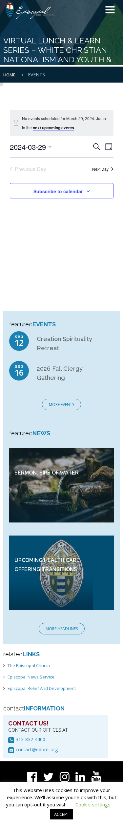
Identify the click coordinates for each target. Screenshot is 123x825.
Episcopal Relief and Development (42, 688)
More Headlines (62, 628)
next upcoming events (53, 128)
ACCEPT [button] (61, 814)
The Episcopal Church (29, 665)
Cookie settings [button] (93, 804)
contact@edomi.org (37, 749)
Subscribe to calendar (58, 191)
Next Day (100, 169)
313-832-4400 (30, 739)
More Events (61, 404)
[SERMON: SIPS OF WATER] (61, 485)
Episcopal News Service (31, 677)
